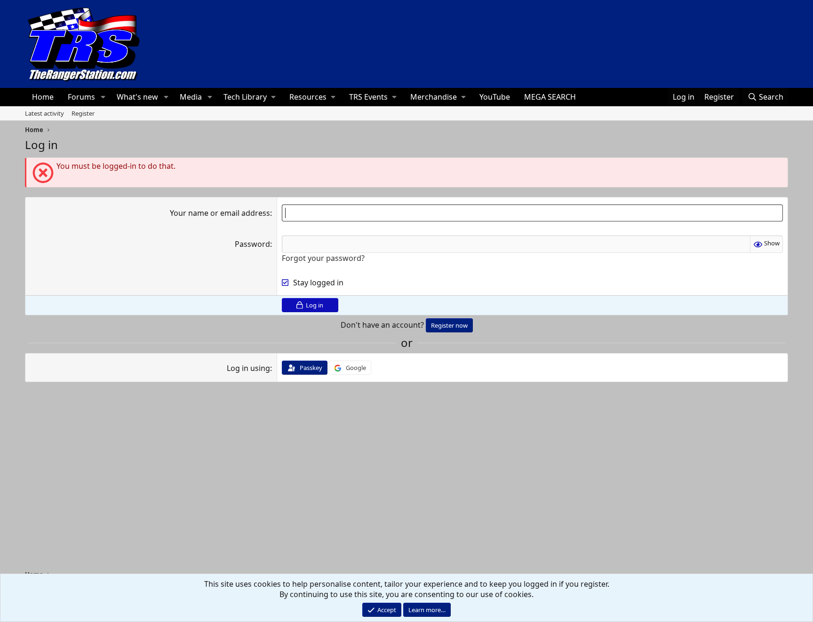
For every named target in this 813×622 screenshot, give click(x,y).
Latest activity (44, 113)
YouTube (494, 97)
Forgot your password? (323, 258)
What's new (137, 97)
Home (43, 97)
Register (83, 113)
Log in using (248, 368)
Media (191, 97)
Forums (81, 97)
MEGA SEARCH (550, 97)
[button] (103, 97)
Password (252, 244)
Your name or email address (220, 213)
